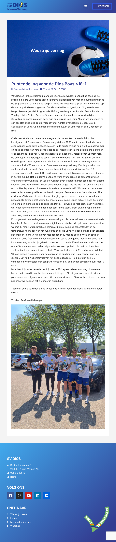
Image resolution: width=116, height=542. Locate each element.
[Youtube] (28, 495)
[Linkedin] (37, 495)
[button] (85, 6)
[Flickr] (46, 495)
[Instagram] (19, 495)
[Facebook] (10, 495)
